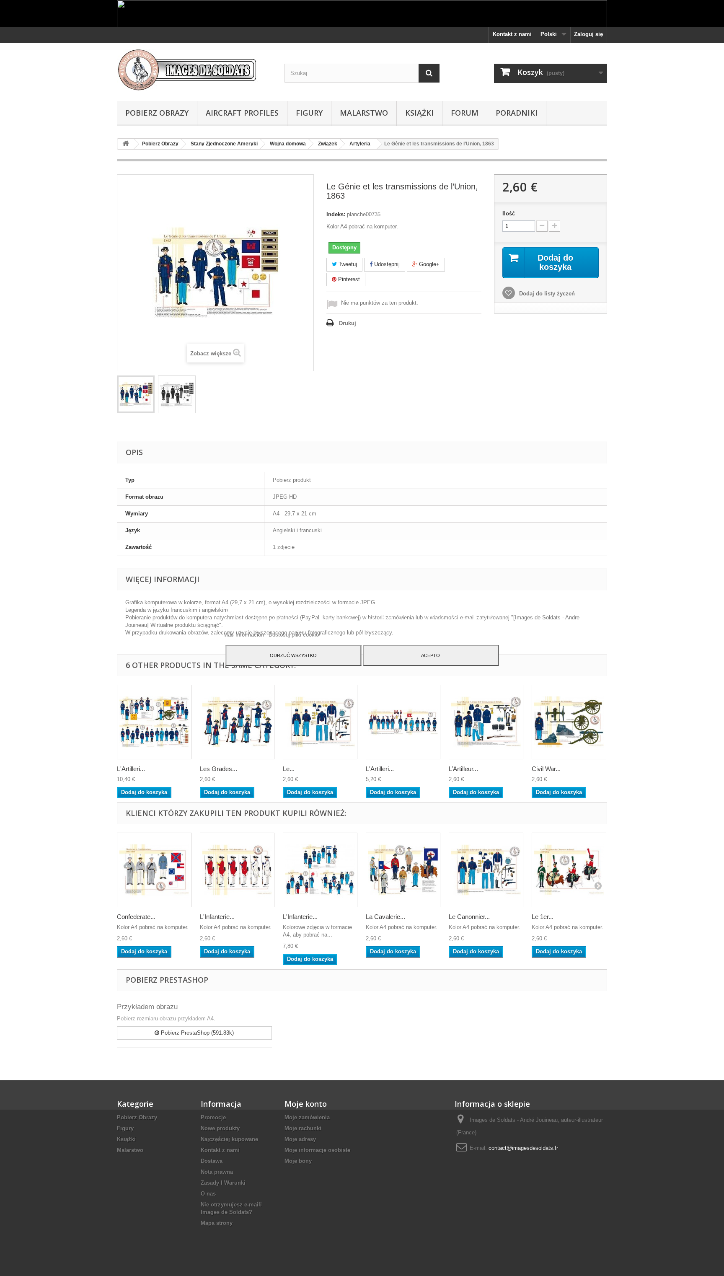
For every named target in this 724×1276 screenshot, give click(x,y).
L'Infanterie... (217, 916)
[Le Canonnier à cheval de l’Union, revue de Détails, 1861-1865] (320, 722)
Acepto (430, 655)
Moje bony (298, 1161)
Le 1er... (542, 916)
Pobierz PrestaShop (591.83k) (196, 1033)
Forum (464, 113)
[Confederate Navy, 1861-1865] (154, 870)
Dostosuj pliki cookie (294, 635)
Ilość (508, 213)
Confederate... (136, 916)
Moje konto (305, 1104)
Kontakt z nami (512, 34)
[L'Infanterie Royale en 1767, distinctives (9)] (237, 870)
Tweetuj (347, 264)
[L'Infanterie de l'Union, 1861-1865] (320, 870)
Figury (309, 113)
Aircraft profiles (242, 113)
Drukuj (347, 323)
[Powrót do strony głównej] (126, 144)
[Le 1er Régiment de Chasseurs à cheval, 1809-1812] (569, 870)
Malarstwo (364, 113)
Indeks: (335, 214)
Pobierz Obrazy (157, 113)
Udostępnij (386, 264)
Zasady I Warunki (223, 1183)
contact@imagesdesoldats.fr (523, 1148)
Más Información (244, 635)
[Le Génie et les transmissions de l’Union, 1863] (135, 394)
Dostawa (211, 1161)
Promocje (213, 1117)
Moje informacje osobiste (317, 1150)
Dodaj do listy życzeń (546, 293)
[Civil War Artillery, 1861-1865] (569, 722)
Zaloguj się (588, 34)
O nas (208, 1194)
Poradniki (517, 113)
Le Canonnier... (469, 916)
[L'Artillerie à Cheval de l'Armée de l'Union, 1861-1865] (403, 722)
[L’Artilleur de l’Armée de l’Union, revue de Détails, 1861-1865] (486, 722)
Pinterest (348, 279)
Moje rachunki (302, 1128)
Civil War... (546, 768)
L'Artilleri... (131, 768)
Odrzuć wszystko (293, 655)
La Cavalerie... (385, 916)
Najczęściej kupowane (229, 1139)
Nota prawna (217, 1172)
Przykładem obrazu (147, 1007)
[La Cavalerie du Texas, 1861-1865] (403, 870)
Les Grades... (218, 768)
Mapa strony (217, 1223)
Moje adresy (300, 1139)
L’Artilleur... (463, 768)
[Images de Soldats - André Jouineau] (194, 70)
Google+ (428, 264)
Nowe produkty (220, 1128)
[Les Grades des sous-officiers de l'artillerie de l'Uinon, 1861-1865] (237, 722)
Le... (289, 768)
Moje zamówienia (307, 1117)
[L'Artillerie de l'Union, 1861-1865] (154, 722)
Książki (419, 113)
